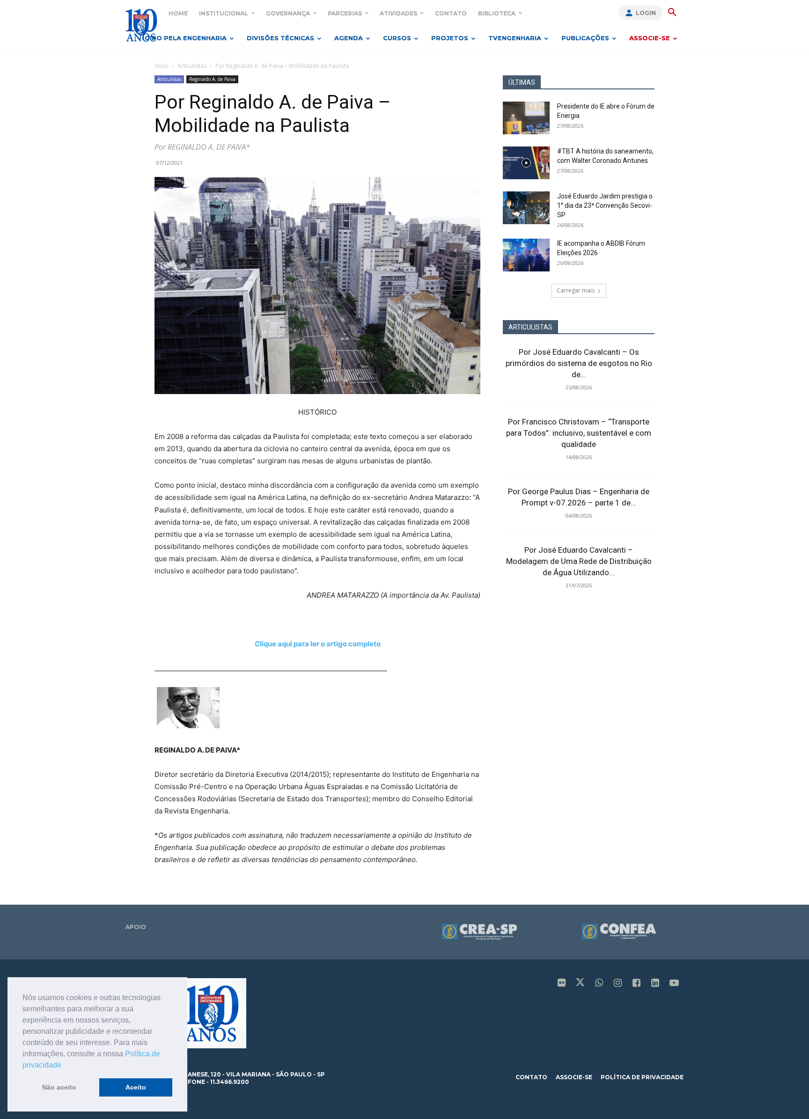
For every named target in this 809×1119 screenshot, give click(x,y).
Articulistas (191, 66)
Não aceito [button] (59, 1087)
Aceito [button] (135, 1087)
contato (531, 1077)
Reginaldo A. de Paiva (212, 79)
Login (646, 12)
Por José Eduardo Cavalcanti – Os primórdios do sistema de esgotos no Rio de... (579, 363)
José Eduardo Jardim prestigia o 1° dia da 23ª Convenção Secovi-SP (605, 205)
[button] (64, 1065)
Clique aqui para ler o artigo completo (318, 643)
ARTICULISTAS (530, 327)
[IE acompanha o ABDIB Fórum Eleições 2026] (526, 255)
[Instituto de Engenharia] (141, 25)
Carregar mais (576, 290)
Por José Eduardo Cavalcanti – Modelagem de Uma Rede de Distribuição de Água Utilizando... (579, 561)
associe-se (574, 1077)
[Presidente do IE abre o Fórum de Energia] (526, 118)
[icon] (561, 983)
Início (161, 66)
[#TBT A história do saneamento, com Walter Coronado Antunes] (526, 162)
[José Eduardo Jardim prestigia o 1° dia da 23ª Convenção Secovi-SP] (526, 207)
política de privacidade (642, 1077)
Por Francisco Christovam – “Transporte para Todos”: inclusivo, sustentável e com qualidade (578, 433)
